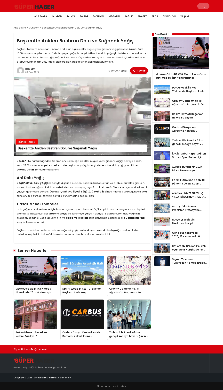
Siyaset (142, 16)
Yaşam (185, 16)
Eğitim (84, 16)
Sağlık (129, 16)
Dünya (71, 16)
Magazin (114, 16)
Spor (155, 16)
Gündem (57, 16)
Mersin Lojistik (119, 386)
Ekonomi (98, 16)
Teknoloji (169, 16)
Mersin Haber (103, 386)
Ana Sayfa (40, 16)
